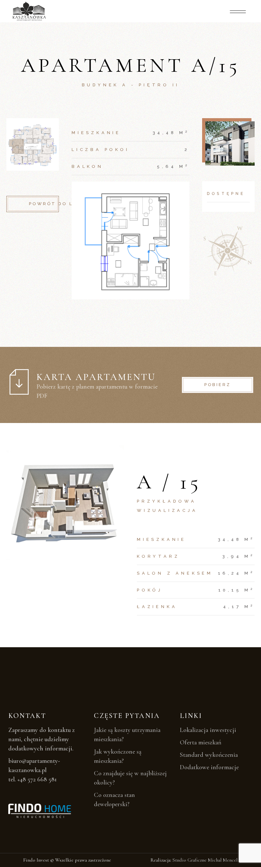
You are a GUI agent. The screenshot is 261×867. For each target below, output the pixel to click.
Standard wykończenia (209, 755)
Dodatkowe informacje (209, 767)
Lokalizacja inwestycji (208, 730)
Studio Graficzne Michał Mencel (205, 860)
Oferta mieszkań (200, 742)
